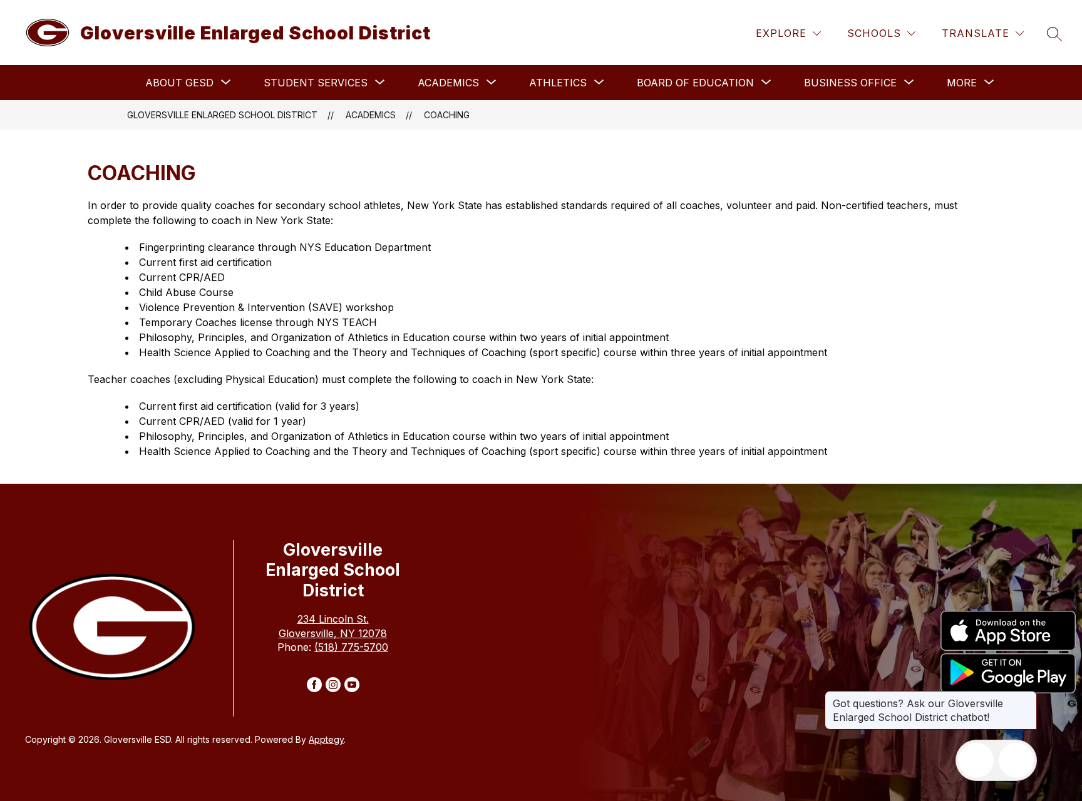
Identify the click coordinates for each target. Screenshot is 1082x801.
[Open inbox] (976, 760)
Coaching (447, 115)
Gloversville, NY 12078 (333, 633)
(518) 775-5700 (351, 647)
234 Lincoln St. (333, 619)
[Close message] (1027, 697)
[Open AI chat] (1016, 760)
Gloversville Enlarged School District (222, 115)
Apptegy (326, 739)
